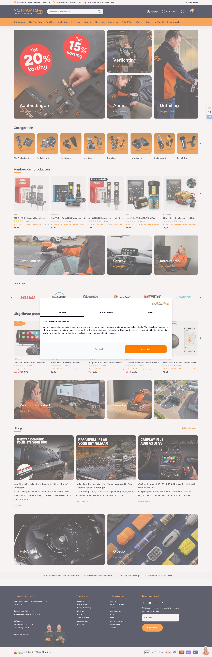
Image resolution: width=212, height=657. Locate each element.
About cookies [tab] (106, 312)
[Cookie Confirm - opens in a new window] (160, 304)
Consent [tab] (62, 312)
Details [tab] (150, 312)
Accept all (145, 349)
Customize (100, 349)
